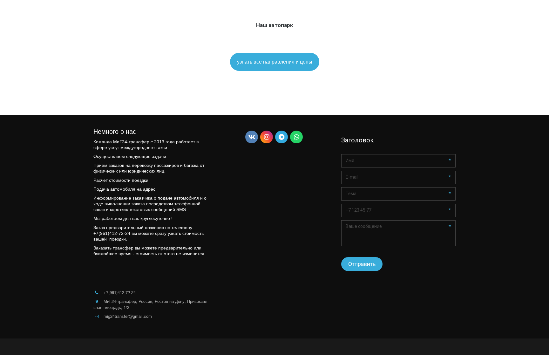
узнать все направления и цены (274, 61)
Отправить (362, 264)
